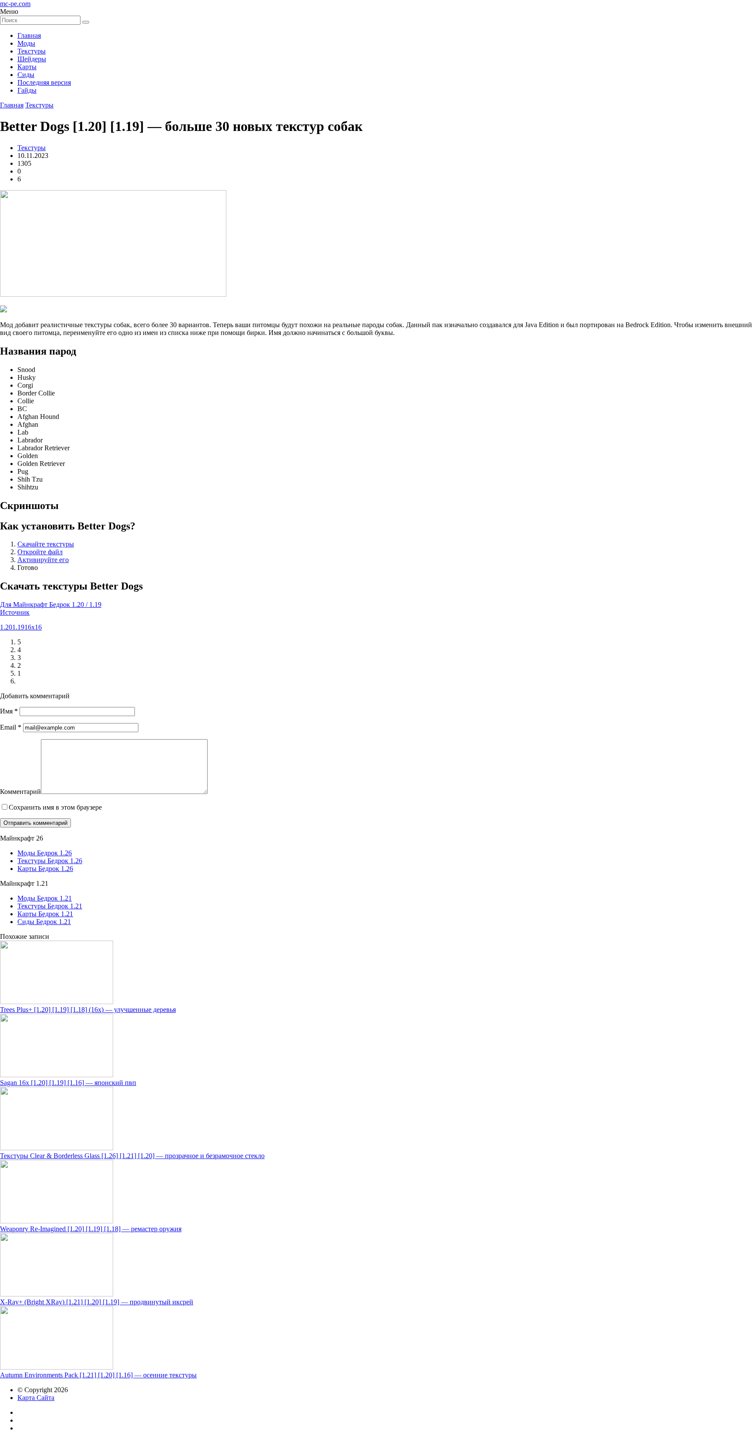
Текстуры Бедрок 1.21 (49, 906)
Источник (15, 612)
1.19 (18, 627)
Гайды (27, 90)
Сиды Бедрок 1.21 (44, 921)
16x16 (33, 627)
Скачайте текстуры (45, 544)
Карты (27, 66)
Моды (26, 43)
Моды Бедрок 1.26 (44, 853)
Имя (9, 711)
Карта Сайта (35, 1397)
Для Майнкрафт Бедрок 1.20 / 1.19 (50, 604)
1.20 (6, 627)
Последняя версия (44, 82)
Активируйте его (43, 559)
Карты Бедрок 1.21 (45, 914)
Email (10, 727)
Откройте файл (40, 552)
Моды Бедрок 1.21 (44, 898)
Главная (29, 35)
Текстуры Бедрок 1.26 (49, 860)
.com (15, 3)
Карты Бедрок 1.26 (45, 868)
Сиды (25, 74)
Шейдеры (31, 59)
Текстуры (31, 51)
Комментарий (20, 791)
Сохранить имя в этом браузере (55, 807)
